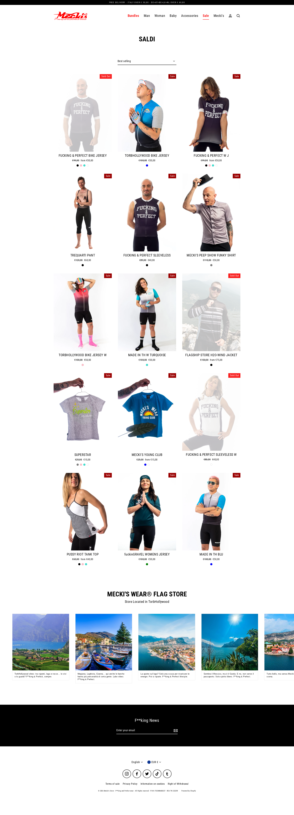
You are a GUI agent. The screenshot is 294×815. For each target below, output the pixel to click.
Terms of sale (113, 783)
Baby (173, 16)
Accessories (189, 16)
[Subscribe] (175, 730)
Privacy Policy (130, 783)
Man (147, 16)
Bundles (133, 16)
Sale (206, 16)
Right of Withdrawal (178, 783)
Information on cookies (153, 783)
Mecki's (219, 16)
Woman (160, 16)
